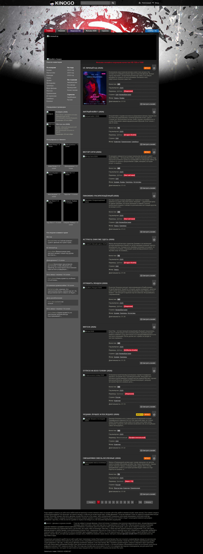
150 (140, 502)
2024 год (70, 70)
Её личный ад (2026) (93, 68)
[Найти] (113, 3)
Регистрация (146, 3)
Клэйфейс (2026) (62, 112)
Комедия (117, 142)
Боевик (116, 182)
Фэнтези (50, 91)
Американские (72, 82)
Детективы (137, 182)
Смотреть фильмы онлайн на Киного (61, 3)
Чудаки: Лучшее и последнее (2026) (101, 414)
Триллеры (129, 182)
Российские (71, 85)
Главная (50, 31)
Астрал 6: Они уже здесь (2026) (98, 239)
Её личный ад (52, 248)
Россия (117, 397)
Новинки (61, 31)
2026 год (70, 75)
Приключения (126, 142)
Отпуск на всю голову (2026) (97, 371)
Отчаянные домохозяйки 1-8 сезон (60, 285)
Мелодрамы (51, 83)
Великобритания (125, 94)
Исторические (52, 96)
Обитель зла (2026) (63, 124)
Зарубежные (71, 97)
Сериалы (105, 31)
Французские (71, 87)
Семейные (135, 142)
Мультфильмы (52, 88)
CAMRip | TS (152, 31)
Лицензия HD (75, 31)
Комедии (50, 75)
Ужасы (116, 98)
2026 (121, 88)
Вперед (148, 502)
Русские (70, 100)
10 (132, 502)
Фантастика (118, 488)
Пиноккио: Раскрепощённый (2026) (101, 196)
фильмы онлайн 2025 (130, 534)
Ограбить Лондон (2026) (95, 283)
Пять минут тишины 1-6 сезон (58, 275)
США (117, 94)
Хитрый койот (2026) (93, 112)
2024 (123, 525)
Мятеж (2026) (89, 327)
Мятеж (49, 237)
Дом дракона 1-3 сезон (56, 260)
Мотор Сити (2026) (92, 152)
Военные (50, 101)
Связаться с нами (50, 551)
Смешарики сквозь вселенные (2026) (102, 458)
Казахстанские (72, 90)
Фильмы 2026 (91, 31)
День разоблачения (54, 298)
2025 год (70, 73)
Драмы (121, 98)
